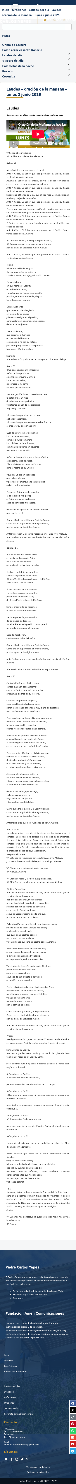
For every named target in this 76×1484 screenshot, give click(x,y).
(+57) (6, 1431)
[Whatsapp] (73, 1431)
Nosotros (8, 1360)
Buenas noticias (12, 1386)
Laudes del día (39, 10)
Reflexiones (10, 1397)
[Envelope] (73, 1437)
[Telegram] (73, 1451)
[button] (15, 6)
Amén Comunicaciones (15, 1371)
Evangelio (9, 1391)
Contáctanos (10, 1365)
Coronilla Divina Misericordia (18, 1413)
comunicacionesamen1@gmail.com (21, 1444)
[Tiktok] (73, 1417)
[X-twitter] (73, 1410)
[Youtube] (73, 1444)
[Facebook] (73, 1403)
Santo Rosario (11, 1408)
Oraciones (9, 1402)
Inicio (6, 1354)
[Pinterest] (73, 1424)
